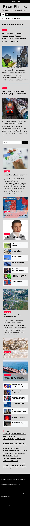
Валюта (23, 433)
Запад (18, 450)
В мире (15, 436)
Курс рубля (15, 453)
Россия (16, 463)
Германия (11, 446)
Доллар (5, 448)
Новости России (8, 460)
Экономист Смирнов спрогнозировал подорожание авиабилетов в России (17, 257)
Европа (14, 450)
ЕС (14, 448)
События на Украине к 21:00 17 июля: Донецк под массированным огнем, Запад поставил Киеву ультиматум (15, 214)
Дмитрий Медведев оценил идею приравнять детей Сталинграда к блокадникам (18, 269)
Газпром (5, 446)
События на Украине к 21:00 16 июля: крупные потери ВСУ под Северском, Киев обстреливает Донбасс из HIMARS (18, 282)
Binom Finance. (15, 7)
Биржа (13, 433)
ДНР (21, 446)
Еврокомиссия (7, 450)
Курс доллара (7, 453)
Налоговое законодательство (12, 458)
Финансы (7, 171)
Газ (25, 443)
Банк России (6, 433)
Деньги (25, 446)
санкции (9, 468)
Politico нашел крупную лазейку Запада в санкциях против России (14, 355)
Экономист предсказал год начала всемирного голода (19, 410)
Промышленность (8, 463)
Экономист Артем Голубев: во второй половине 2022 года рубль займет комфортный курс (14, 237)
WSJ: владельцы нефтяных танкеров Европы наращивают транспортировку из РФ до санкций (14, 378)
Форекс (17, 465)
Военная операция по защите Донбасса (14, 441)
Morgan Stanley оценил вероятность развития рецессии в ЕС (18, 263)
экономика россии (21, 468)
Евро (17, 448)
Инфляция (24, 450)
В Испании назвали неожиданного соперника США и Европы (18, 385)
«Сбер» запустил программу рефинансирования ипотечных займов (17, 244)
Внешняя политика (8, 438)
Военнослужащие (19, 443)
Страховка (6, 465)
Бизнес (4, 30)
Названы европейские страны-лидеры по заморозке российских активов (18, 391)
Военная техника (8, 443)
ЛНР (4, 455)
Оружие (15, 460)
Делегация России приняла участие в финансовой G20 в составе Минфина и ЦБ (19, 398)
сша (14, 468)
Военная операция (20, 438)
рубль (4, 468)
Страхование (22, 463)
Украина (12, 465)
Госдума (17, 446)
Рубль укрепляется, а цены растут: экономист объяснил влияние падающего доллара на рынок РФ (19, 276)
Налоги (16, 455)
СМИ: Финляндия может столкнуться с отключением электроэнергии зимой (18, 404)
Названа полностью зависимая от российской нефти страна (18, 423)
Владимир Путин (8, 436)
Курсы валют (22, 453)
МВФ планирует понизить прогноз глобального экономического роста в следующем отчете (18, 250)
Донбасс (10, 448)
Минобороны (9, 455)
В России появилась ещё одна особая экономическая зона (15, 315)
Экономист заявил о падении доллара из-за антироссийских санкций (18, 416)
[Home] (3, 14)
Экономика (7, 312)
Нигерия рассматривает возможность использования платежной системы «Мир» (15, 175)
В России (18, 433)
